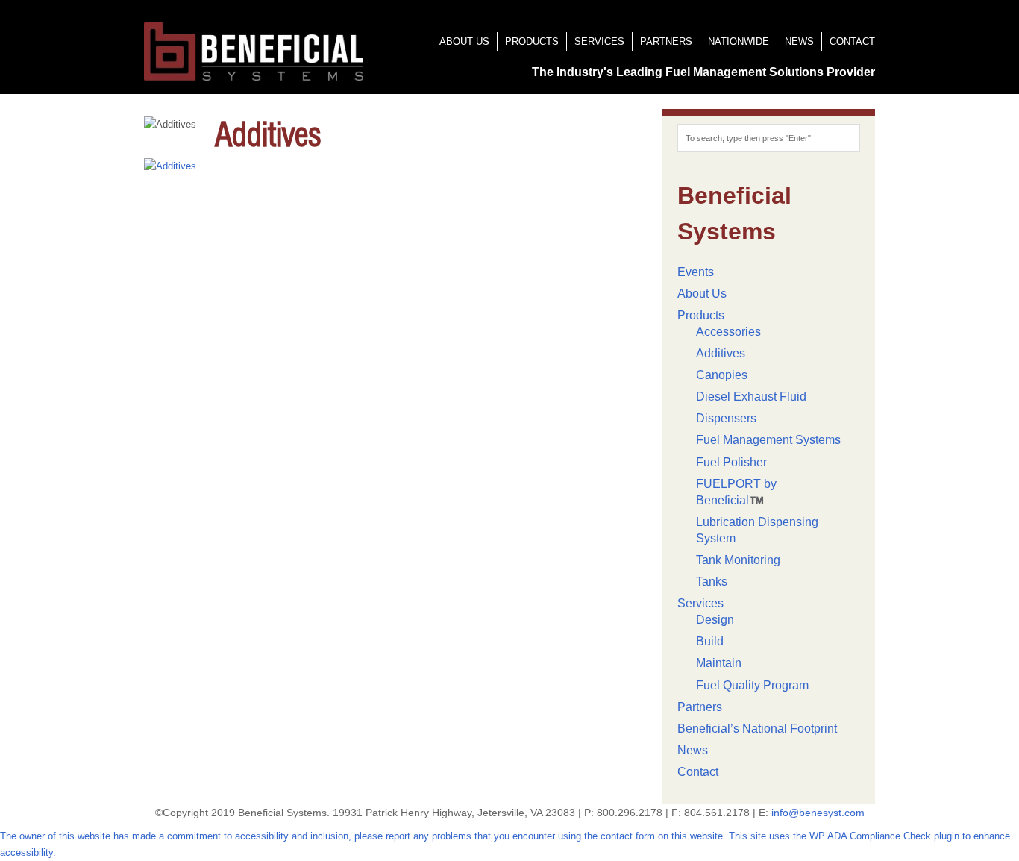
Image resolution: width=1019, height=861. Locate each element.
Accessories (728, 331)
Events (695, 272)
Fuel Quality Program (752, 685)
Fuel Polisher (731, 462)
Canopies (721, 375)
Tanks (711, 581)
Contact (852, 41)
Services (599, 41)
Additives (720, 353)
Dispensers (726, 418)
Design (715, 619)
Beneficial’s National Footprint (757, 728)
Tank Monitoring (738, 560)
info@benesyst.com (818, 812)
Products (532, 41)
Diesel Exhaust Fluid (751, 396)
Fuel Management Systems (768, 439)
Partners (666, 41)
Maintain (718, 663)
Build (710, 641)
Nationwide (738, 41)
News (799, 41)
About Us (464, 41)
